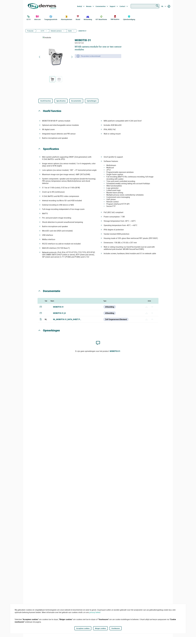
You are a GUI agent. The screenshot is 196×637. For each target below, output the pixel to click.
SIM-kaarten (115, 19)
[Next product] (72, 57)
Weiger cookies (100, 628)
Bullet (70, 31)
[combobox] (145, 6)
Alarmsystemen (66, 19)
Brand (78, 19)
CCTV (29, 19)
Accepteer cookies (82, 628)
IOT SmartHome (101, 19)
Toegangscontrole (50, 19)
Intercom (37, 19)
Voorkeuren (115, 628)
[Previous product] (39, 57)
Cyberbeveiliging (129, 19)
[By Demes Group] (42, 6)
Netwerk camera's (56, 31)
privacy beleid (94, 612)
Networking (88, 19)
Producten (30, 31)
